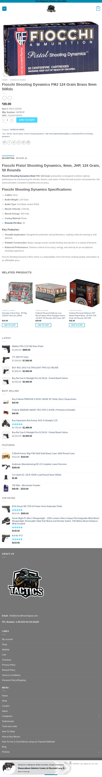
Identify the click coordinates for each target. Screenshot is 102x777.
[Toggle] (99, 716)
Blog (4, 747)
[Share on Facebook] (9, 142)
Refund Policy (8, 670)
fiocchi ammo (18, 134)
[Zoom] (5, 74)
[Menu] (4, 8)
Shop (4, 644)
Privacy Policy (8, 665)
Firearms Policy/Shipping (14, 680)
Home (5, 80)
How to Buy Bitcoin (11, 737)
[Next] (100, 304)
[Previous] (2, 304)
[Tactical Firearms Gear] (51, 9)
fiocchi (9, 134)
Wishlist (5, 650)
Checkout (6, 660)
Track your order (9, 726)
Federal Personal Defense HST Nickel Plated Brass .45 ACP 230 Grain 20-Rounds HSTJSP (82, 315)
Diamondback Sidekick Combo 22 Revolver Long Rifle (42, 768)
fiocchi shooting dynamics (34, 134)
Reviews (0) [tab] (21, 158)
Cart (4, 655)
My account (7, 639)
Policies (6, 752)
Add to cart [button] (10, 325)
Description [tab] (8, 158)
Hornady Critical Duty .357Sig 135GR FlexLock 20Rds (14, 314)
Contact (5, 706)
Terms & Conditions (11, 675)
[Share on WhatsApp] (4, 142)
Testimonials (8, 721)
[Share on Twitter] (14, 142)
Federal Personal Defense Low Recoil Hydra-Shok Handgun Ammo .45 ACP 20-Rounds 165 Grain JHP (50, 315)
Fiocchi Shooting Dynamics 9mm (18, 176)
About (5, 711)
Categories (7, 716)
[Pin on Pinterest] (23, 142)
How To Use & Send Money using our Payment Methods (28, 742)
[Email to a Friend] (19, 142)
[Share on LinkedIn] (28, 142)
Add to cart (27, 120)
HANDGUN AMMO (18, 80)
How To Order (8, 731)
